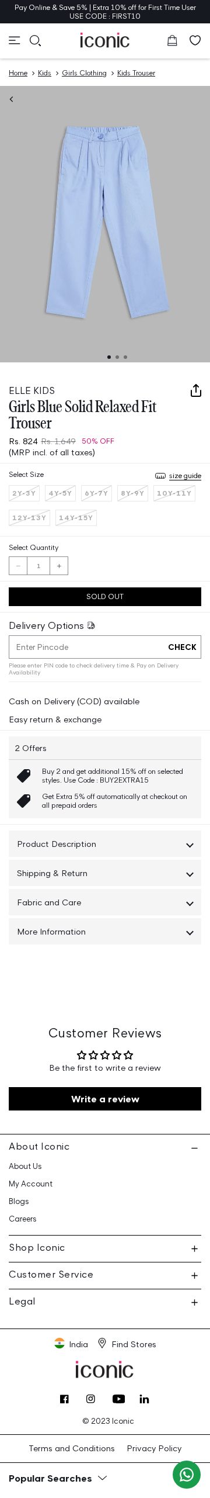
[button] (14, 40)
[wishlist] (195, 40)
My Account (30, 1183)
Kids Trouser (136, 72)
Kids (44, 72)
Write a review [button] (105, 1099)
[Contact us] (187, 1475)
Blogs (19, 1201)
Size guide (185, 475)
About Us (25, 1166)
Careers (23, 1219)
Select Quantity (33, 547)
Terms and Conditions (72, 1448)
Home (18, 72)
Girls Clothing (84, 72)
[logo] (105, 40)
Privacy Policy (154, 1448)
